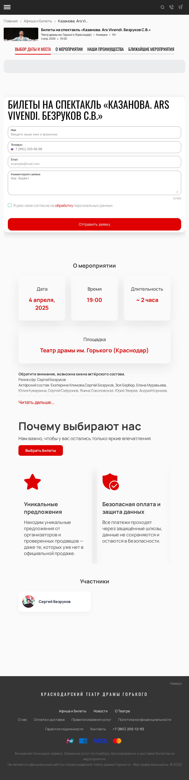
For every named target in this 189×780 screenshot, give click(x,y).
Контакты (98, 729)
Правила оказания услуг (91, 719)
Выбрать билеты (40, 450)
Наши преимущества (105, 49)
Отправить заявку (94, 224)
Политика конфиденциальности (144, 719)
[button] (13, 149)
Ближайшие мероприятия (151, 49)
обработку (64, 205)
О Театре (122, 711)
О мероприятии (69, 49)
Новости (101, 711)
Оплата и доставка (49, 719)
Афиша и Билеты (72, 711)
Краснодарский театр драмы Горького (94, 694)
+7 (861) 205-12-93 (128, 729)
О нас (22, 719)
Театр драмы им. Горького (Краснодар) (66, 35)
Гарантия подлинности (64, 729)
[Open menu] (7, 7)
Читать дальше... (36, 402)
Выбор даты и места (33, 49)
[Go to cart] (180, 7)
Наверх (176, 683)
